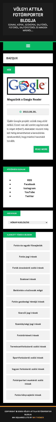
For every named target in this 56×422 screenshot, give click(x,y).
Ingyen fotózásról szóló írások (28, 369)
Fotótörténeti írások (28, 335)
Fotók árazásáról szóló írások (28, 267)
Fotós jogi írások (28, 256)
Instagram (29, 188)
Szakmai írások (28, 279)
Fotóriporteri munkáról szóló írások (28, 382)
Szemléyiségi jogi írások (28, 324)
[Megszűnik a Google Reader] (28, 92)
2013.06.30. (29, 111)
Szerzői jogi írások (28, 312)
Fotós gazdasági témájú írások (28, 301)
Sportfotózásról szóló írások (28, 357)
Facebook (29, 184)
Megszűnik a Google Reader (24, 100)
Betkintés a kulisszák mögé (28, 290)
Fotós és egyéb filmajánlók (28, 245)
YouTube (30, 192)
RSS (29, 180)
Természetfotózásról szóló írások (28, 346)
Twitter (29, 196)
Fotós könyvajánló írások (28, 395)
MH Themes (38, 417)
